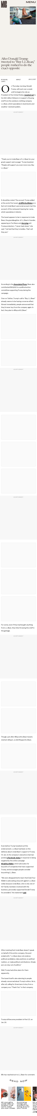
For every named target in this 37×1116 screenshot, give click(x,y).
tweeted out (29, 95)
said (24, 892)
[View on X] (18, 184)
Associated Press (20, 284)
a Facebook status (13, 858)
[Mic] (4, 4)
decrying (25, 223)
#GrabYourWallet (7, 864)
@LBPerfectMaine (26, 203)
